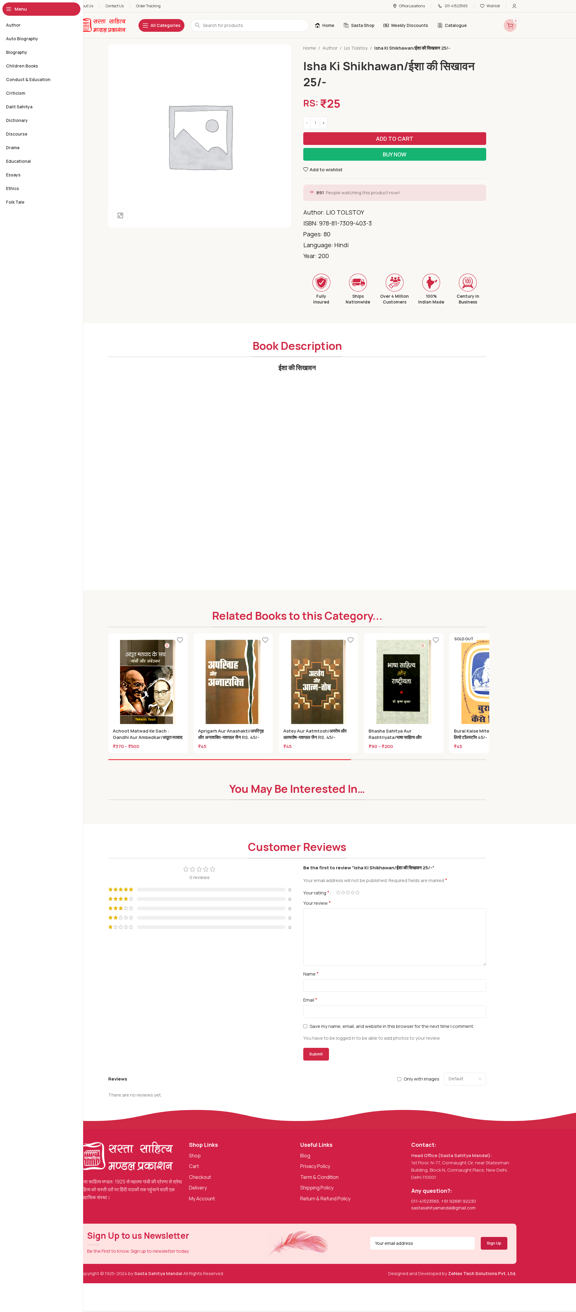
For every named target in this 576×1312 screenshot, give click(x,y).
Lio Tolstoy (356, 48)
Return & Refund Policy (325, 1198)
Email (310, 999)
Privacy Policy (315, 1166)
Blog (305, 1155)
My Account (202, 1198)
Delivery (198, 1187)
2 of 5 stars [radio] (343, 892)
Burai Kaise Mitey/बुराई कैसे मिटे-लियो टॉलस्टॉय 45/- (485, 734)
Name (311, 973)
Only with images (421, 1079)
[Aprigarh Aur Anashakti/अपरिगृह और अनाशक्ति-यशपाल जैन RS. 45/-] (233, 683)
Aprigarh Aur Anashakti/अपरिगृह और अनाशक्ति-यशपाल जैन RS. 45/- (231, 734)
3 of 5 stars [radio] (348, 892)
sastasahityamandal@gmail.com (443, 1208)
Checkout (200, 1177)
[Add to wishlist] (179, 640)
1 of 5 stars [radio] (338, 892)
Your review (317, 903)
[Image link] (126, 1156)
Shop (195, 1155)
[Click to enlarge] (120, 215)
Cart (194, 1166)
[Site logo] (102, 25)
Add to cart (394, 138)
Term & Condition (319, 1177)
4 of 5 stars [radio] (352, 892)
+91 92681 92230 (458, 1201)
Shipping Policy (317, 1187)
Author (330, 48)
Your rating (316, 892)
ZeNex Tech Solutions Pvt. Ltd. (482, 1273)
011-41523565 (425, 1201)
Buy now (394, 154)
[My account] (514, 6)
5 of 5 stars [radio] (357, 892)
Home (309, 48)
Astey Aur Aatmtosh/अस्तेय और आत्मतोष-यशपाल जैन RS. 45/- (315, 734)
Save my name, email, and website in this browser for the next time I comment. (392, 1026)
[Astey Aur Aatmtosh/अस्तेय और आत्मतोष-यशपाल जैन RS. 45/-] (318, 683)
